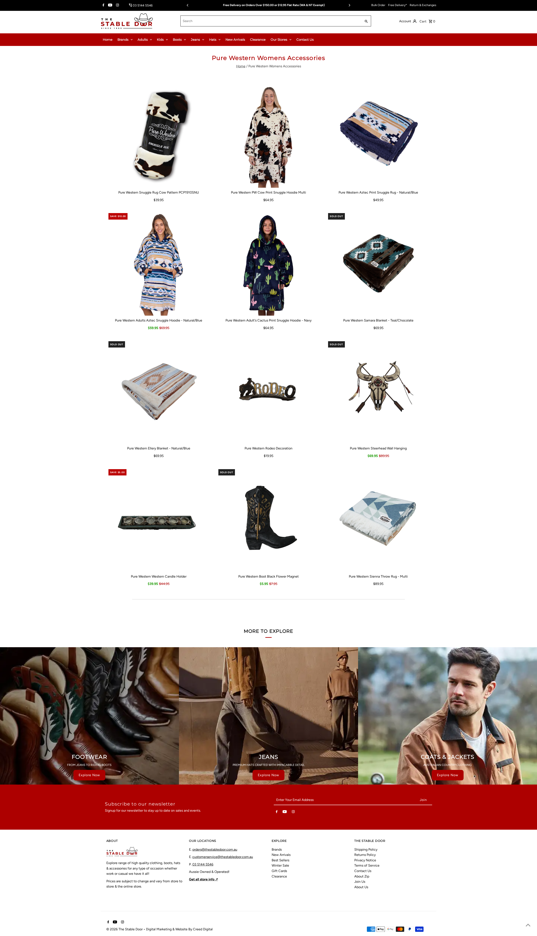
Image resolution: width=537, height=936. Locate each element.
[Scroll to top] (528, 925)
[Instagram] (117, 5)
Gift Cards (279, 871)
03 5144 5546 (202, 864)
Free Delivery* (397, 5)
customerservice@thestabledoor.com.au (222, 857)
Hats (212, 40)
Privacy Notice (365, 860)
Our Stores (279, 40)
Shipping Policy (365, 849)
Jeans (195, 40)
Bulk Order (378, 5)
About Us (361, 887)
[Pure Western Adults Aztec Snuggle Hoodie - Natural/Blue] (158, 263)
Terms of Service (366, 865)
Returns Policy (365, 855)
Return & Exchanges (423, 5)
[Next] (349, 5)
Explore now (89, 775)
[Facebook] (103, 5)
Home (107, 40)
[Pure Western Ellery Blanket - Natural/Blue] (158, 391)
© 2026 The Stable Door (124, 929)
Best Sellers (280, 860)
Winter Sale (280, 865)
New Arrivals (235, 40)
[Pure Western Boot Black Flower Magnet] (268, 519)
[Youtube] (109, 5)
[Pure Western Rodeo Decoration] (268, 391)
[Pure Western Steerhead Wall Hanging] (378, 391)
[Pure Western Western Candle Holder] (158, 519)
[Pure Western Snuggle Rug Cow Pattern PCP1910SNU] (158, 135)
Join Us (359, 882)
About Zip (361, 876)
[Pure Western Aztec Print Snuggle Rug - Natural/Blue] (378, 135)
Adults (143, 40)
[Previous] (188, 5)
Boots (177, 40)
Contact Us (305, 40)
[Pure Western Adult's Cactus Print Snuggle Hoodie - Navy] (268, 263)
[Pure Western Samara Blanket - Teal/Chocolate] (378, 263)
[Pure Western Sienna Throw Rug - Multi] (378, 519)
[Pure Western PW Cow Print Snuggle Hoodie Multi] (268, 135)
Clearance (258, 40)
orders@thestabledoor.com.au (214, 849)
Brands (122, 40)
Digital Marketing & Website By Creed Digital (179, 929)
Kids (160, 40)
